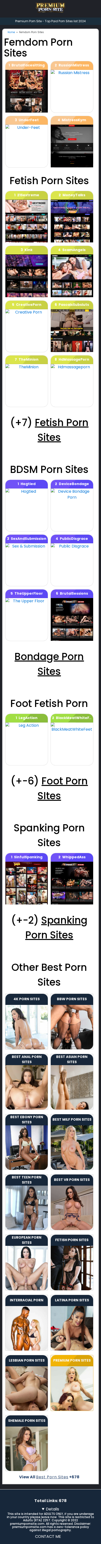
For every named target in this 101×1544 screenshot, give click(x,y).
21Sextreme (28, 195)
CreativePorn (28, 304)
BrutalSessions (74, 593)
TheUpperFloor (28, 593)
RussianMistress (74, 65)
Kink (29, 249)
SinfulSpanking (28, 857)
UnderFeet (29, 119)
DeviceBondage (74, 483)
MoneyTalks (74, 195)
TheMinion (28, 359)
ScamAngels (74, 249)
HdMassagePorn (74, 359)
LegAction (28, 717)
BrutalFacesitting (28, 65)
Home (11, 32)
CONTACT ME (48, 1536)
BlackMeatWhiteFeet (76, 717)
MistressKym (74, 119)
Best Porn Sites (52, 1477)
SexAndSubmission (28, 538)
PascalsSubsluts (74, 304)
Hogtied (28, 483)
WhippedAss (74, 857)
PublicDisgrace (74, 538)
